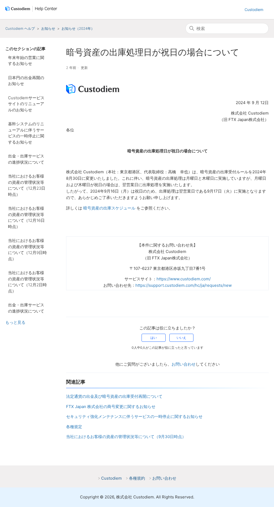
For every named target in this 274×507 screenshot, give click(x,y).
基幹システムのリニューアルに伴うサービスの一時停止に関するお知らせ (26, 133)
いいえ (181, 338)
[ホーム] (32, 9)
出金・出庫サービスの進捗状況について (26, 159)
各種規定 (74, 426)
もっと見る (15, 322)
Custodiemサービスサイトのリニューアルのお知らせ (26, 103)
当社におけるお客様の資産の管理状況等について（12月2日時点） (27, 281)
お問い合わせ (184, 364)
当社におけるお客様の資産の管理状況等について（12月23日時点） (26, 185)
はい (153, 338)
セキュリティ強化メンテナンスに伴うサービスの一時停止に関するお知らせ (134, 416)
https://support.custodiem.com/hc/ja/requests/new (183, 285)
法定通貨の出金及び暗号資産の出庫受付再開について (114, 396)
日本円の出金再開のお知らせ (26, 80)
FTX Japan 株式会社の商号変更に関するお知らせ (110, 406)
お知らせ (48, 28)
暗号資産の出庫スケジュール (109, 208)
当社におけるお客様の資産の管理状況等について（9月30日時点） (126, 436)
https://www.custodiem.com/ (184, 278)
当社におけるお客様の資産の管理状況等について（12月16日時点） (26, 217)
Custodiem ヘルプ (20, 28)
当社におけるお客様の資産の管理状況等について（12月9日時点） (27, 249)
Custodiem (254, 9)
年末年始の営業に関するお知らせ (26, 60)
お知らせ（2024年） (78, 28)
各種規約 (137, 478)
